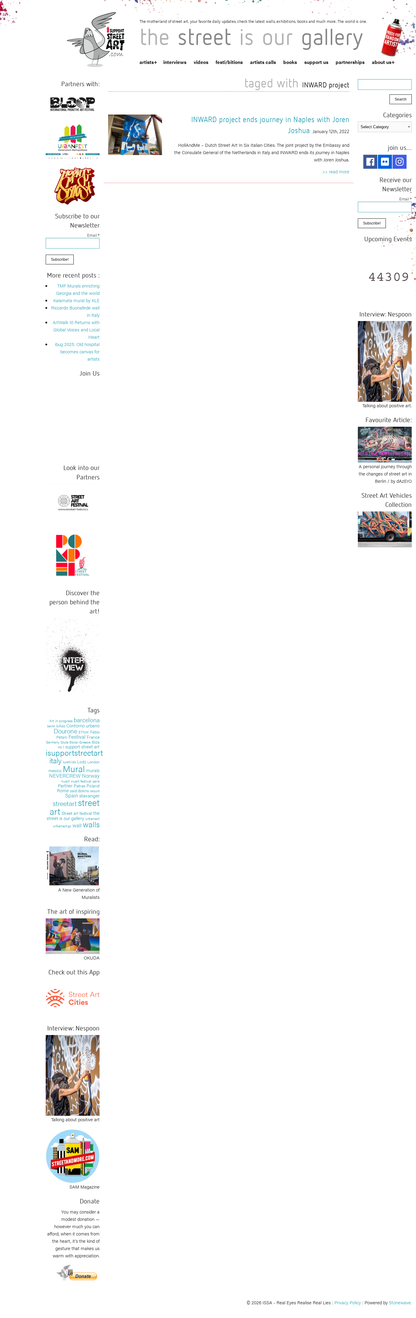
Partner (65, 785)
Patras (79, 786)
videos (201, 61)
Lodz (81, 761)
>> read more (335, 171)
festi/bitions (229, 61)
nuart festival (81, 781)
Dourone (65, 730)
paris (96, 781)
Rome (63, 790)
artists (146, 61)
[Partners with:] (73, 103)
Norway (91, 775)
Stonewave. (400, 1302)
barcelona (87, 719)
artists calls (263, 61)
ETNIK (84, 732)
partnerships (350, 61)
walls (91, 824)
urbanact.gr (62, 826)
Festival (77, 736)
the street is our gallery (73, 815)
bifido (60, 726)
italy (55, 760)
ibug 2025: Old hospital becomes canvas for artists (77, 351)
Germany (52, 742)
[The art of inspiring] (73, 935)
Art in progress (60, 720)
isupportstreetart (74, 752)
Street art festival (77, 813)
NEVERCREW (65, 775)
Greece (84, 742)
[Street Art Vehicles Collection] (385, 528)
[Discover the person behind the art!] (73, 658)
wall (77, 825)
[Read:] (73, 865)
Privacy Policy (347, 1302)
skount (95, 791)
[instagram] (400, 162)
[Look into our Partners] (73, 502)
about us (381, 61)
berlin (51, 725)
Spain (71, 795)
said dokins (79, 790)
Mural (74, 768)
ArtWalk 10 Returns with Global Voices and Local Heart (76, 329)
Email (93, 235)
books (290, 61)
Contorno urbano (83, 725)
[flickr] (385, 162)
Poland (93, 786)
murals (93, 770)
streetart (65, 803)
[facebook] (370, 162)
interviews (174, 61)
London (93, 762)
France (93, 737)
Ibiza (96, 742)
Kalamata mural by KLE (76, 300)
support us (316, 61)
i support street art (81, 746)
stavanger (89, 795)
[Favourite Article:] (385, 444)
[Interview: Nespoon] (73, 1074)
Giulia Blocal (69, 742)
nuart (65, 781)
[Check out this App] (73, 997)
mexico (55, 770)
